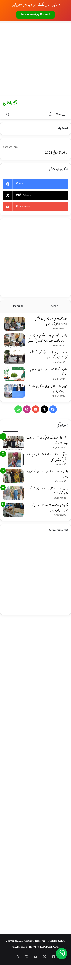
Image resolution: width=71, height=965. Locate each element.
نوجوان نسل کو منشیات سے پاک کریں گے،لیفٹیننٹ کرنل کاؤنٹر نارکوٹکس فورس (47, 355)
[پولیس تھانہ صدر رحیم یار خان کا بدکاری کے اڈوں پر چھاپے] (13, 476)
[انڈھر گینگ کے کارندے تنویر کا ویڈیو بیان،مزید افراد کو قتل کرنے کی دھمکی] (13, 459)
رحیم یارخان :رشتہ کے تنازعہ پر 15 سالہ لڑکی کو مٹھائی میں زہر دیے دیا (50, 508)
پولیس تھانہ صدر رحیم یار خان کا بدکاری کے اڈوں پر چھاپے (47, 474)
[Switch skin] (50, 114)
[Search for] (7, 114)
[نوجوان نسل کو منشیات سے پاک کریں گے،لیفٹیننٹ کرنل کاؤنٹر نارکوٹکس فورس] (14, 357)
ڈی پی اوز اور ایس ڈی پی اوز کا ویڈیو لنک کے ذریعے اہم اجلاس (47, 389)
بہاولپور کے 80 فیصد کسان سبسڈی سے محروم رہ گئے (48, 372)
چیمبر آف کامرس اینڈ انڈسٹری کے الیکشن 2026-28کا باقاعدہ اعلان (51, 322)
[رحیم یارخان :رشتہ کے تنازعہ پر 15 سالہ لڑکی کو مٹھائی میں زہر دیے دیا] (13, 510)
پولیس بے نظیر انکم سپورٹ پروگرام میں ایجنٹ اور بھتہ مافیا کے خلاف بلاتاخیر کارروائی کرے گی (47, 338)
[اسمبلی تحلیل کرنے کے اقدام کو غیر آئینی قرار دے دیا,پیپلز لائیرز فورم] (13, 443)
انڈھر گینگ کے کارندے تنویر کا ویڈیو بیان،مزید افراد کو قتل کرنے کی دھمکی (47, 457)
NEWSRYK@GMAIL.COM (44, 947)
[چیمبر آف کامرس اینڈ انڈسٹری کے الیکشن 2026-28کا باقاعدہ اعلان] (14, 324)
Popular (18, 306)
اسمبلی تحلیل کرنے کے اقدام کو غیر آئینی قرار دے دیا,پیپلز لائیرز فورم (47, 441)
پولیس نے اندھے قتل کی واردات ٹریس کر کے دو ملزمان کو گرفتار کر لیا (47, 491)
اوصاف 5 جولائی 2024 (56, 153)
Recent (53, 306)
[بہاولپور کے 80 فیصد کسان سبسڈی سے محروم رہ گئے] (14, 374)
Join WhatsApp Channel (35, 14)
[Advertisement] (35, 58)
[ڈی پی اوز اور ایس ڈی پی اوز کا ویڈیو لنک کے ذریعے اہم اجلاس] (14, 391)
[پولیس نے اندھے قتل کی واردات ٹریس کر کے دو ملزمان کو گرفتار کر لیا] (13, 493)
